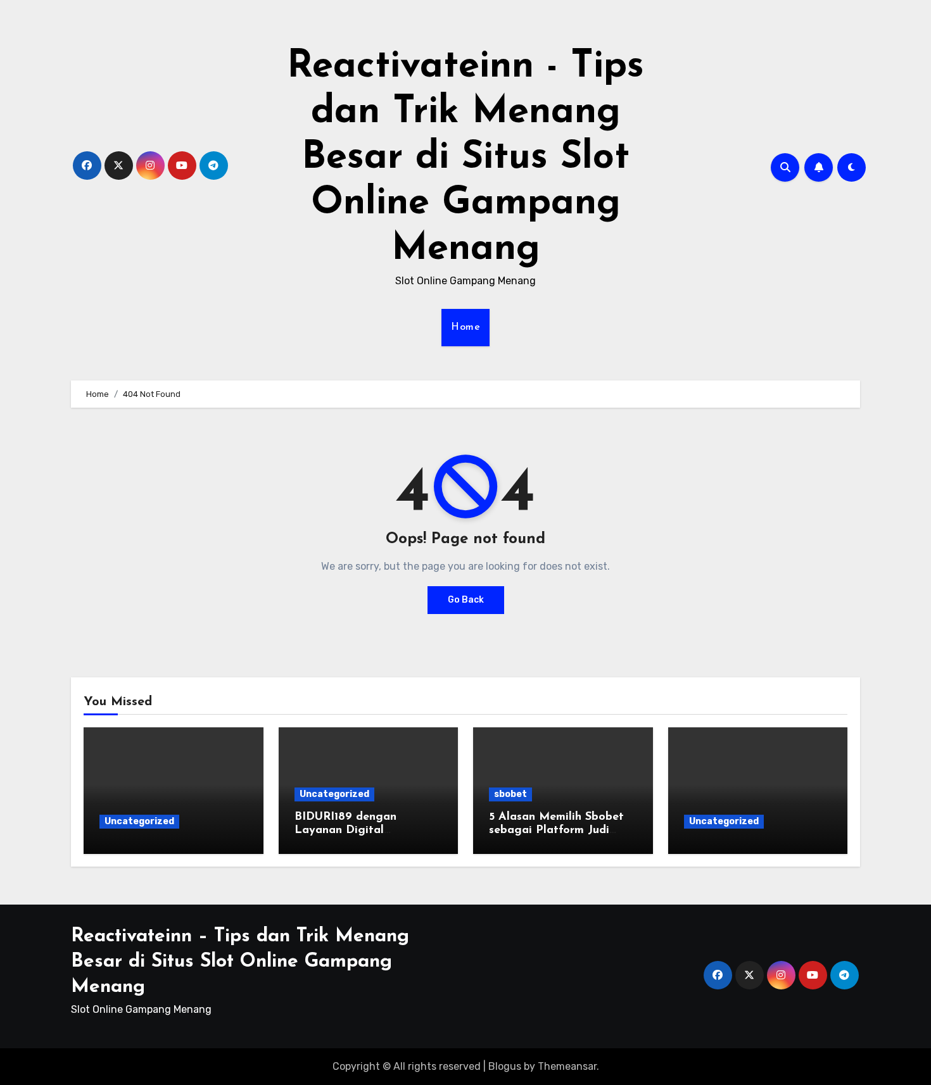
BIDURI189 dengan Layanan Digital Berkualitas (345, 831)
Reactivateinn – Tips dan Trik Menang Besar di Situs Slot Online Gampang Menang (240, 962)
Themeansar (567, 1066)
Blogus (504, 1066)
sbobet (510, 794)
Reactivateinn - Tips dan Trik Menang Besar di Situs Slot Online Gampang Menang (465, 158)
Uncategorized (139, 821)
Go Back (466, 599)
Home (465, 327)
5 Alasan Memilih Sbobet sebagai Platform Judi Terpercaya (556, 831)
